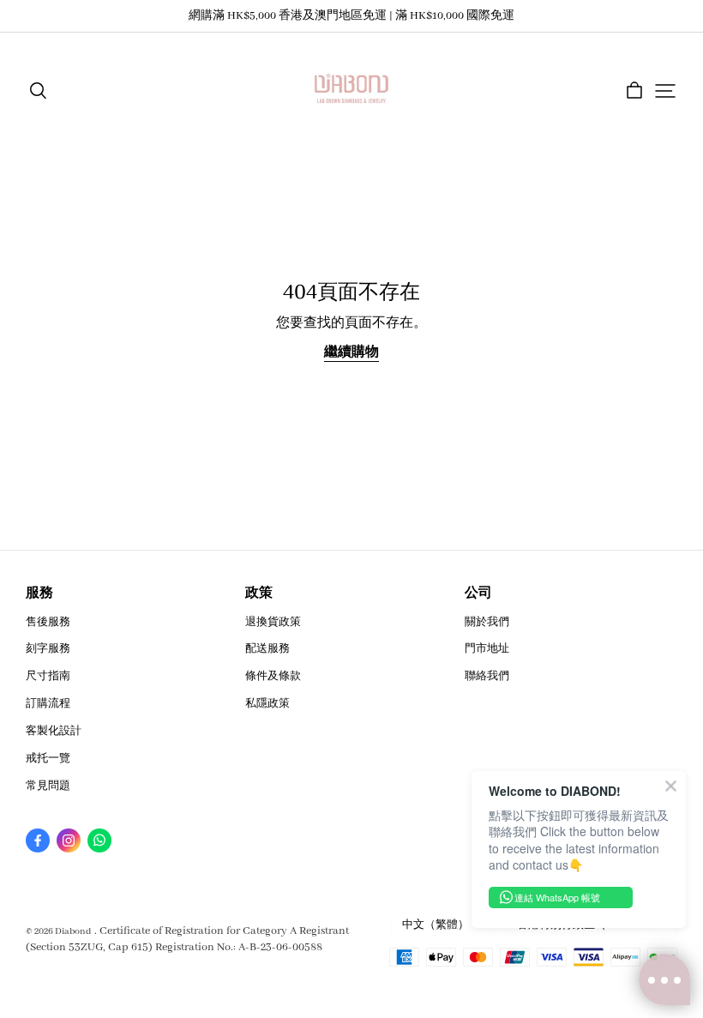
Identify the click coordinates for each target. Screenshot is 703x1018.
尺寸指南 (48, 676)
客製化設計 (53, 731)
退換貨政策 (273, 622)
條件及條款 (273, 676)
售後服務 (48, 622)
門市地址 (487, 648)
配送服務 (267, 648)
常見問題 (48, 786)
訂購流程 (48, 703)
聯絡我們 (487, 676)
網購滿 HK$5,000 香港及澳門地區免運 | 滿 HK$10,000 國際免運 (351, 16)
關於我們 (487, 622)
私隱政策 (267, 703)
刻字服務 (48, 648)
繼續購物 (351, 352)
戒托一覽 (48, 758)
